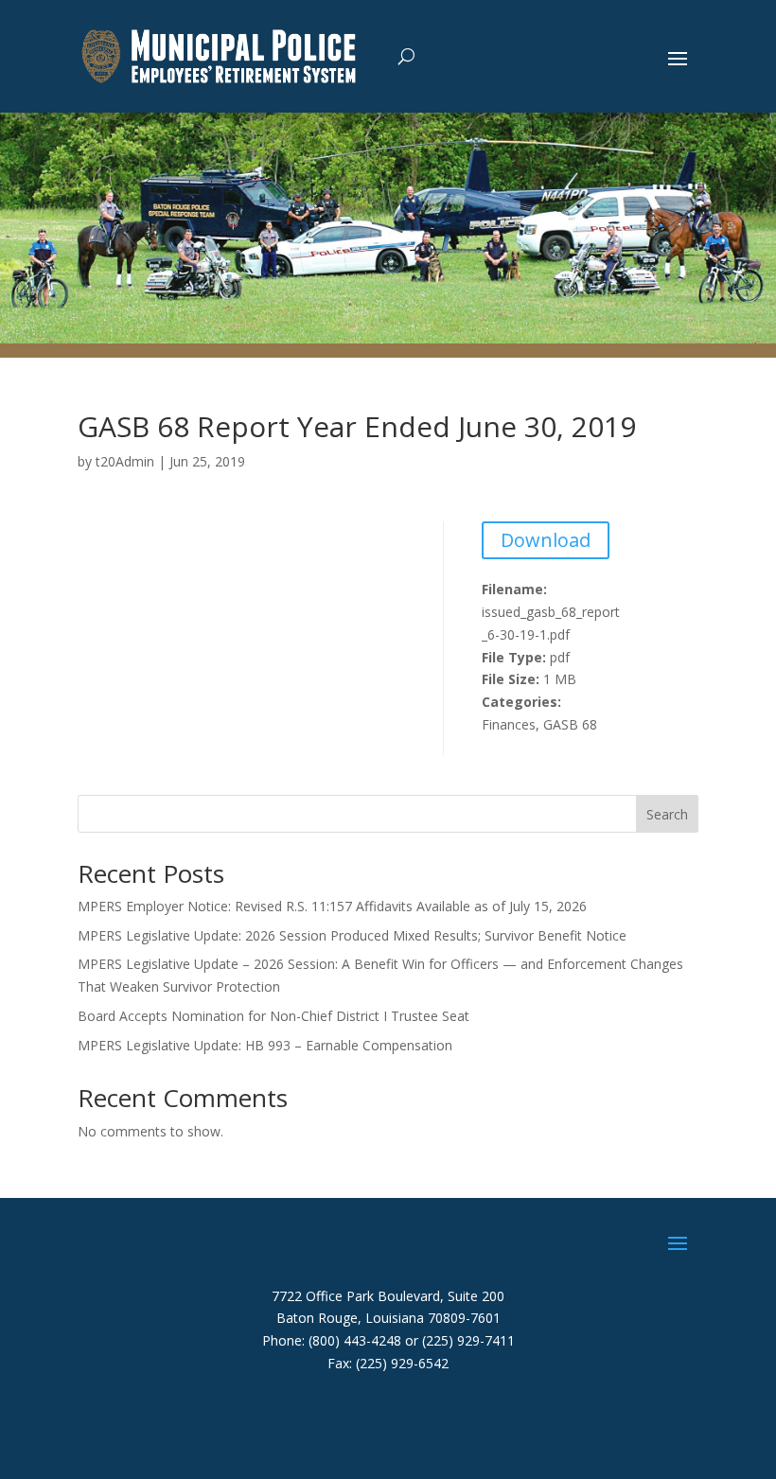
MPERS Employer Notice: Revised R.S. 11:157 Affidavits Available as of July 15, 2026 (332, 906)
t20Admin (125, 461)
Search (667, 814)
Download (546, 540)
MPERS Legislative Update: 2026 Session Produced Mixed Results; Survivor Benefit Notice (352, 935)
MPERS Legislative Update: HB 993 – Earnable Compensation (265, 1045)
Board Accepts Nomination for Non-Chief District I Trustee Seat (273, 1016)
